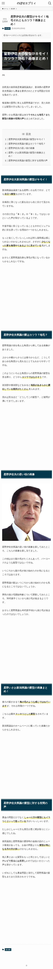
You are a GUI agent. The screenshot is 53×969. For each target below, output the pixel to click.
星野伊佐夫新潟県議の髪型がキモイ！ (26, 139)
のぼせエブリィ (26, 3)
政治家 (7, 28)
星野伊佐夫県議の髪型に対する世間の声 (28, 160)
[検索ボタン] (49, 3)
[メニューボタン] (3, 3)
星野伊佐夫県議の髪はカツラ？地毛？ (26, 144)
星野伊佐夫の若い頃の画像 (21, 148)
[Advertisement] (26, 294)
